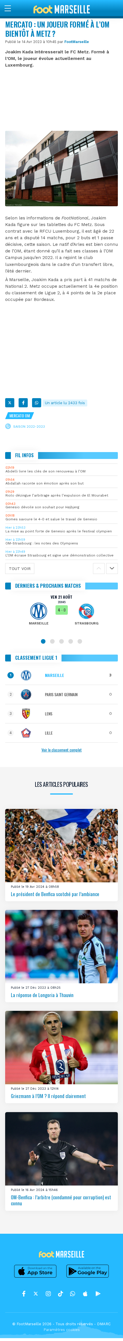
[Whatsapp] (36, 402)
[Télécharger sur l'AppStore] (35, 1277)
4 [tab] (70, 641)
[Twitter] (9, 402)
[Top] (107, 1328)
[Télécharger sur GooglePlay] (87, 1277)
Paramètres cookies (61, 1330)
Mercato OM (19, 415)
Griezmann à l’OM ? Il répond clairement (48, 1095)
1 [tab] (43, 641)
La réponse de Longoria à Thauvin (42, 995)
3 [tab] (61, 641)
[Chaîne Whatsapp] (72, 1293)
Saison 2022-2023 (29, 426)
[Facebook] (23, 402)
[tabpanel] (61, 614)
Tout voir (20, 568)
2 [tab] (52, 641)
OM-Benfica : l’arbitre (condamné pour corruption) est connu (61, 1200)
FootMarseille (76, 42)
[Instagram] (48, 1293)
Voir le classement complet (61, 750)
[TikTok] (60, 1293)
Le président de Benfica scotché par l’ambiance (55, 893)
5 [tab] (80, 641)
